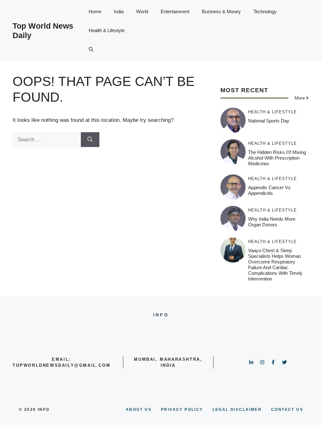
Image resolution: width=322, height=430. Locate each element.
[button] (91, 49)
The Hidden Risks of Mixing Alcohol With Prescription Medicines (277, 158)
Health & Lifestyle (107, 30)
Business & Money (221, 11)
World (142, 11)
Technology (265, 11)
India (119, 11)
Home (95, 11)
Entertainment (175, 11)
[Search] (90, 139)
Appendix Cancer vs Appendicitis (269, 190)
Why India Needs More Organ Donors (271, 221)
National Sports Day (268, 120)
